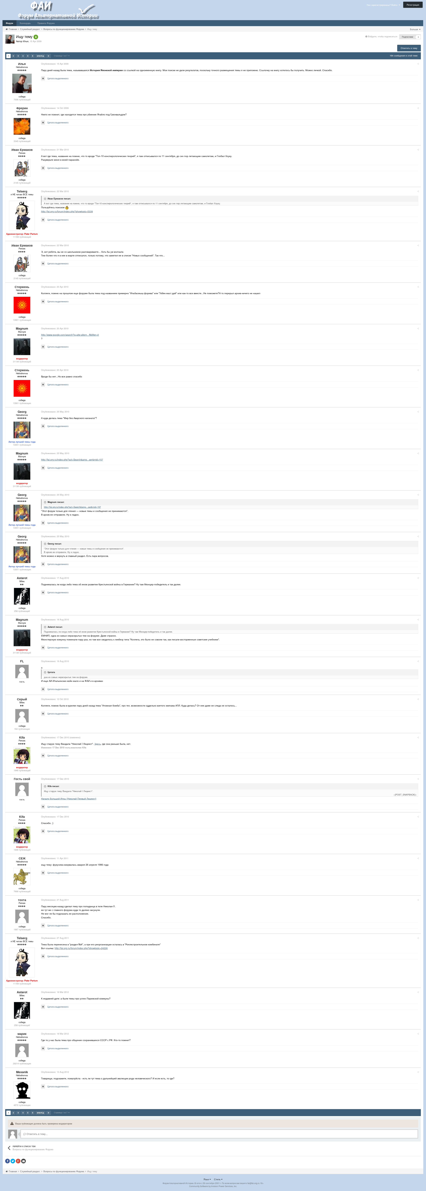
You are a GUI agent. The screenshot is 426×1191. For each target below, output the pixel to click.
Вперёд (40, 56)
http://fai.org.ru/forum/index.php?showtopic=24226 (81, 948)
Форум (9, 23)
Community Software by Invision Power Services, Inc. (213, 1186)
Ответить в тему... (37, 1134)
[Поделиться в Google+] (18, 1161)
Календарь (25, 23)
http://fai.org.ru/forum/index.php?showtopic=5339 (67, 211)
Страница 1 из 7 (61, 55)
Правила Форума (46, 23)
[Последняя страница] (48, 56)
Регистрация (413, 4)
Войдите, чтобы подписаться (382, 36)
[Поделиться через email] (23, 1161)
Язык (207, 1179)
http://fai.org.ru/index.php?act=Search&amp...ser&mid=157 (72, 459)
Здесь (97, 743)
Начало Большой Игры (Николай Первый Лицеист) (68, 798)
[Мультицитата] (43, 78)
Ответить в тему (409, 48)
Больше (414, 29)
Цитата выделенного (57, 78)
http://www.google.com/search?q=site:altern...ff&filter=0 (70, 334)
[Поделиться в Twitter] (12, 1161)
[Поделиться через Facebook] (7, 1161)
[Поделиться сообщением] (418, 63)
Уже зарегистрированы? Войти (383, 4)
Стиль (217, 1179)
